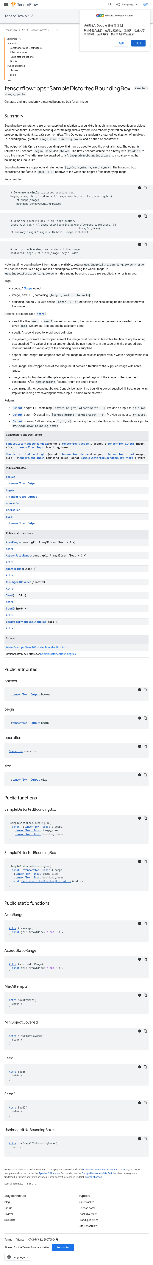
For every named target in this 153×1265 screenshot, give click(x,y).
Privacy (20, 1239)
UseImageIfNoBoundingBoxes (26, 622)
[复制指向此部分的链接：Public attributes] (41, 670)
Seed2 (10, 608)
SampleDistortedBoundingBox (27, 443)
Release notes (87, 1208)
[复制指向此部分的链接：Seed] (17, 1058)
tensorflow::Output (23, 483)
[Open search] (110, 4)
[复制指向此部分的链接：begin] (17, 709)
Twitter (8, 1214)
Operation (13, 510)
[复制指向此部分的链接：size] (15, 766)
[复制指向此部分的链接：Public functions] (40, 798)
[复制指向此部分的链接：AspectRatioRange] (40, 951)
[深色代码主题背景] (140, 188)
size (9, 516)
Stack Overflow (88, 1214)
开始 (138, 43)
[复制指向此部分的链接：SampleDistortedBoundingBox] (59, 809)
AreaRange (13, 542)
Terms (8, 1239)
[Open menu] (6, 4)
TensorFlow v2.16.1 (20, 16)
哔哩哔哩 (9, 1220)
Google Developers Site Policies (99, 1173)
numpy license (94, 1177)
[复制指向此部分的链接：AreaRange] (27, 915)
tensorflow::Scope (75, 443)
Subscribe (63, 1247)
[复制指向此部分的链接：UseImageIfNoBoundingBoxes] (59, 1130)
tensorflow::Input (121, 443)
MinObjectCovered (19, 582)
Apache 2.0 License (49, 1173)
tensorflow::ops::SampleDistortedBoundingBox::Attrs (37, 647)
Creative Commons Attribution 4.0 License (105, 1169)
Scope (28, 288)
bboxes (10, 477)
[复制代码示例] (146, 188)
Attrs (40, 314)
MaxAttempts (14, 569)
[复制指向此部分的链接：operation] (25, 738)
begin (10, 490)
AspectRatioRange (18, 555)
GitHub (8, 1208)
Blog (7, 1202)
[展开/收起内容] (20, 39)
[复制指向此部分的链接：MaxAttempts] (31, 987)
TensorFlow (10, 30)
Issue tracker (86, 1202)
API (23, 30)
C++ (58, 30)
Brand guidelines (88, 1220)
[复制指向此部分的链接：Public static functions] (53, 903)
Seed (9, 595)
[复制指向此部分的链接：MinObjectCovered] (41, 1022)
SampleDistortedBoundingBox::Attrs (107, 458)
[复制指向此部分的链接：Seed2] (19, 1094)
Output (17, 408)
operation (13, 503)
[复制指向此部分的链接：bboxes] (20, 681)
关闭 (121, 43)
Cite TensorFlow (88, 1225)
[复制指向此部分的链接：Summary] (27, 116)
